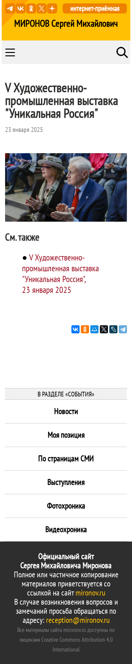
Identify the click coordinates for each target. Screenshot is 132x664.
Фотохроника (66, 505)
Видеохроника (66, 529)
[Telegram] (123, 329)
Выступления (66, 482)
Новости (66, 411)
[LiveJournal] (113, 329)
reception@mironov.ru (78, 620)
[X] (104, 329)
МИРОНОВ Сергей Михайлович (66, 23)
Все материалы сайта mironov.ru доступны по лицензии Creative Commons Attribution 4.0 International (66, 639)
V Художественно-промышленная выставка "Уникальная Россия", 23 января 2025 (60, 273)
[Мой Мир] (94, 329)
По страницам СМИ (66, 458)
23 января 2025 (24, 129)
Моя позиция (66, 435)
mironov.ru (90, 592)
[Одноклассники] (85, 329)
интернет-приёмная (94, 8)
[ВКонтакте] (75, 329)
